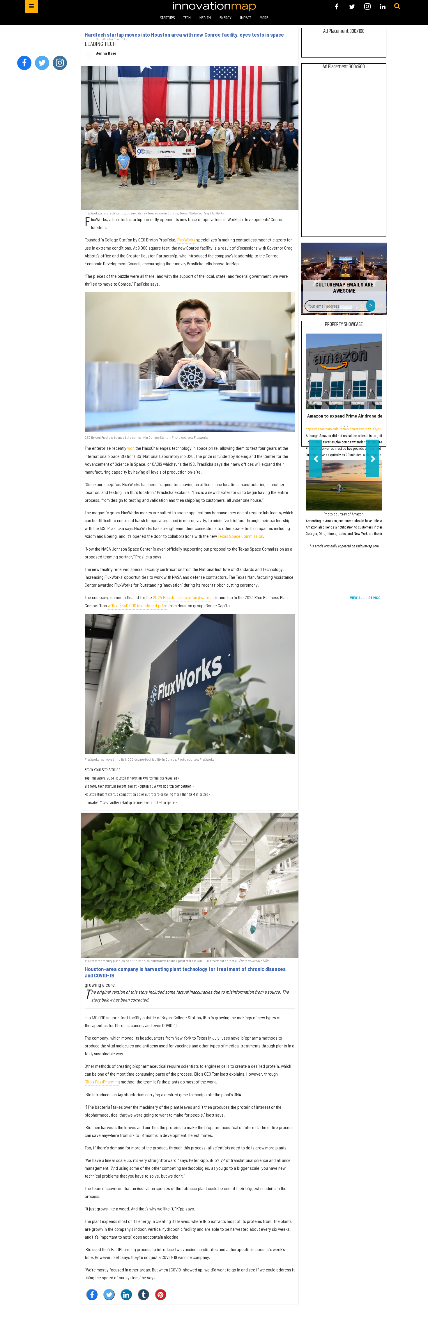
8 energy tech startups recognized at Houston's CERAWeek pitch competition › (139, 787)
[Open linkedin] (383, 6)
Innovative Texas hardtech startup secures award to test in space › (131, 803)
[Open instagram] (367, 6)
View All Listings (365, 598)
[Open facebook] (337, 6)
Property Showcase (344, 324)
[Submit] (397, 6)
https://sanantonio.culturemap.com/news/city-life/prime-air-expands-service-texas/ (365, 429)
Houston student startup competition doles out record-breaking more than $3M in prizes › (147, 795)
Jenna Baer (106, 53)
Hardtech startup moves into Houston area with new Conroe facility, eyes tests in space (184, 34)
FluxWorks (186, 239)
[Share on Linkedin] (126, 1294)
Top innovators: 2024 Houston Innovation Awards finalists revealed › (132, 778)
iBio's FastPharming (102, 1081)
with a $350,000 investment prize (137, 605)
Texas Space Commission (240, 536)
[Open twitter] (352, 6)
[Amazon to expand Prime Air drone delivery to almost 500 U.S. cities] (344, 371)
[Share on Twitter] (109, 1294)
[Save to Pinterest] (160, 1294)
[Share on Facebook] (92, 1294)
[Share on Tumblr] (143, 1294)
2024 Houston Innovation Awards (182, 597)
